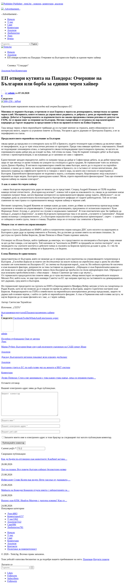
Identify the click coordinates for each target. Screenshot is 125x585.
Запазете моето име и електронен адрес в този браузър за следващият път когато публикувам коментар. (58, 437)
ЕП (26, 312)
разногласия (34, 312)
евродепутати (18, 312)
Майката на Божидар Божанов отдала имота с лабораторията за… (35, 490)
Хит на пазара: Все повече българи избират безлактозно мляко (33, 469)
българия (6, 312)
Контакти (12, 546)
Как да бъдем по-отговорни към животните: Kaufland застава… (34, 459)
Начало (11, 19)
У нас (10, 22)
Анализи (11, 30)
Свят (9, 24)
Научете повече (101, 559)
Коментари (13, 27)
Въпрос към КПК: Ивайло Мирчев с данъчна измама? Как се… (34, 500)
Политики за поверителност (22, 549)
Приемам (88, 559)
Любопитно (13, 33)
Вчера (10, 38)
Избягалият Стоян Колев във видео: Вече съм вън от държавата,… (35, 479)
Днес (9, 35)
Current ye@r (8, 448)
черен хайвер (47, 312)
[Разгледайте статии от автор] (7, 331)
